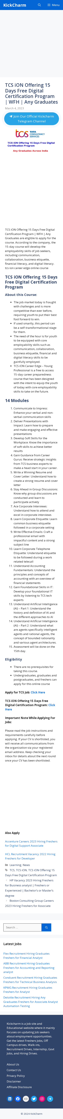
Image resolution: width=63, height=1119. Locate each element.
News (26, 865)
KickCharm (14, 5)
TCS (12, 870)
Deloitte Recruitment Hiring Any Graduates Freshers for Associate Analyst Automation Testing (30, 1002)
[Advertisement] (31, 44)
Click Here (38, 692)
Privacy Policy (16, 1076)
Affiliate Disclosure (19, 1087)
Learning (15, 865)
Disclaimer (14, 1081)
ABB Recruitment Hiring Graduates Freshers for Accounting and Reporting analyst (28, 967)
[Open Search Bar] (39, 5)
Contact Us (14, 1070)
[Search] (46, 927)
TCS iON (21, 870)
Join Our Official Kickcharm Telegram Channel (33, 118)
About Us (13, 1064)
